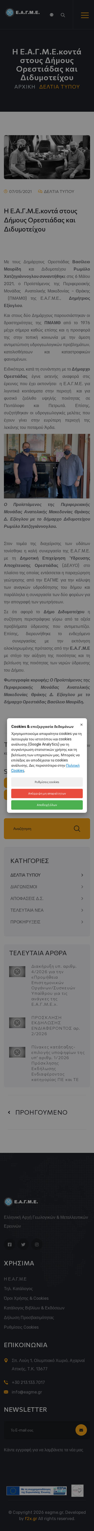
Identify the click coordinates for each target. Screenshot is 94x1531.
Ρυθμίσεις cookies (47, 782)
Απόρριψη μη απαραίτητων (47, 793)
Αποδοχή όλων (47, 805)
